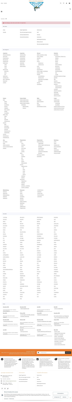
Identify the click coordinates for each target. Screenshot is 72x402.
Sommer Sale (39, 193)
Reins (4, 275)
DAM (21, 229)
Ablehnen (64, 397)
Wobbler (56, 58)
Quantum (22, 273)
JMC (22, 158)
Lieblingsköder (6, 254)
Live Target (39, 254)
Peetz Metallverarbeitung (8, 269)
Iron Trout (22, 248)
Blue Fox (21, 223)
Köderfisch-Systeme (57, 90)
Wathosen (5, 191)
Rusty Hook (5, 277)
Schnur (38, 61)
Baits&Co (21, 198)
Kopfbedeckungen (57, 151)
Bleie (5, 124)
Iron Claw (5, 248)
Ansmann (5, 219)
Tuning (56, 74)
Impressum (39, 381)
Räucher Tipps (57, 331)
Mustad (55, 261)
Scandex (38, 279)
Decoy (38, 229)
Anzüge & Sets (56, 144)
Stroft (4, 290)
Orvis (22, 143)
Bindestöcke (39, 156)
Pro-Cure (38, 271)
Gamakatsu (22, 240)
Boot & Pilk (6, 71)
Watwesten (5, 198)
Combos (4, 82)
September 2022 (40, 319)
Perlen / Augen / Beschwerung (44, 144)
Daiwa (4, 229)
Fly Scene (55, 236)
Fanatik (21, 233)
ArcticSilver (39, 219)
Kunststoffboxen (41, 76)
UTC (37, 294)
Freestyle (55, 238)
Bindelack (40, 153)
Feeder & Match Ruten (24, 99)
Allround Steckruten (7, 54)
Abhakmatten (56, 94)
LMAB (55, 254)
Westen (55, 148)
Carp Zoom (22, 225)
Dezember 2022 (57, 313)
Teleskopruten (5, 77)
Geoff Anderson (57, 240)
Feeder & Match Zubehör (24, 103)
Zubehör (38, 74)
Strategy (38, 288)
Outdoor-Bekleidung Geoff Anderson (44, 331)
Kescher (38, 82)
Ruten (21, 141)
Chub (38, 225)
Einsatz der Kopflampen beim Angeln (44, 321)
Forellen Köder (56, 101)
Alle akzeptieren (60, 393)
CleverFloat (56, 225)
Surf (5, 74)
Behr (21, 221)
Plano (4, 271)
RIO (23, 167)
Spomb (4, 286)
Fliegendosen (23, 180)
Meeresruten (5, 69)
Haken (5, 116)
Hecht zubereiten (57, 325)
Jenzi (55, 248)
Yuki (38, 296)
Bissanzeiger (6, 127)
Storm (21, 288)
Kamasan (38, 250)
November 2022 (6, 319)
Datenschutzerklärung (21, 352)
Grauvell (38, 242)
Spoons (56, 63)
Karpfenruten (5, 61)
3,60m (5, 67)
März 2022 (56, 329)
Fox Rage (21, 238)
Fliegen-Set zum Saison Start (59, 333)
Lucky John (39, 256)
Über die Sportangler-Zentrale (24, 377)
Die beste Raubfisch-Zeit (8, 321)
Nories (21, 265)
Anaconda (56, 217)
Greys (22, 159)
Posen (38, 59)
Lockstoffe (56, 89)
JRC (20, 250)
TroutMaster (56, 292)
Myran (4, 263)
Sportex (38, 286)
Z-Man (55, 296)
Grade (21, 242)
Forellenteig (57, 103)
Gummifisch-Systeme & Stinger (60, 76)
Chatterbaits (57, 67)
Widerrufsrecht (40, 385)
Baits (4, 99)
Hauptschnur (40, 63)
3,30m (5, 66)
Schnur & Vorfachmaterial (8, 146)
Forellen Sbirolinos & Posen (59, 108)
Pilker (4, 143)
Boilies (5, 101)
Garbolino (39, 240)
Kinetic (4, 252)
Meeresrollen (22, 61)
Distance (24, 108)
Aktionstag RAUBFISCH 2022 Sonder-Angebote (27, 323)
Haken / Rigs (5, 114)
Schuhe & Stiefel (57, 153)
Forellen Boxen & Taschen (59, 109)
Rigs (55, 79)
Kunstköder (56, 54)
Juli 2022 (4, 329)
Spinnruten (5, 56)
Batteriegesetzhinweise (41, 383)
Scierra (55, 279)
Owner (38, 267)
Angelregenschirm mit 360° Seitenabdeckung (25, 335)
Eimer (38, 66)
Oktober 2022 (22, 319)
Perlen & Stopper (57, 82)
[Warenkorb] (69, 3)
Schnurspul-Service (24, 331)
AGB (37, 377)
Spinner (56, 59)
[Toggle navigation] (11, 11)
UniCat (21, 294)
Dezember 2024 (6, 306)
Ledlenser (39, 252)
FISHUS (55, 233)
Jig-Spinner (57, 66)
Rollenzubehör (23, 66)
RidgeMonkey (22, 275)
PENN (38, 269)
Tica (54, 290)
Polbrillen (23, 182)
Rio (37, 275)
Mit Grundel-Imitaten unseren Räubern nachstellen (10, 333)
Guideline (23, 144)
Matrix (4, 258)
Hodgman (22, 246)
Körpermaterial (41, 148)
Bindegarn (40, 146)
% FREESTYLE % (40, 190)
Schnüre (21, 164)
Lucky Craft (22, 256)
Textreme (38, 290)
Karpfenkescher (6, 137)
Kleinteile (6, 119)
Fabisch (4, 233)
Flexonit (21, 236)
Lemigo (55, 252)
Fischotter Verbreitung (24, 316)
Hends (55, 244)
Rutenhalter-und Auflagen (43, 79)
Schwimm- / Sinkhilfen (25, 185)
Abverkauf (39, 191)
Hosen (55, 143)
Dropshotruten (6, 58)
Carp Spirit (5, 225)
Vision (22, 146)
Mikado (55, 258)
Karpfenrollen (22, 59)
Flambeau (5, 236)
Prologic (4, 273)
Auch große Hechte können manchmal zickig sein (10, 325)
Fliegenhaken (40, 143)
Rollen (21, 153)
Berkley (38, 221)
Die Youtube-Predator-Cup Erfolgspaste (61, 315)
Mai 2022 (21, 329)
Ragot (38, 273)
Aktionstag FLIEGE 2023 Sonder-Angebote (9, 316)
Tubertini (5, 294)
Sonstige (38, 284)
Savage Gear (22, 279)
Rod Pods (6, 129)
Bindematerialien (40, 141)
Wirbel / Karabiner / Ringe (42, 54)
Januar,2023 (39, 313)
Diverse (22, 149)
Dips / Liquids (7, 109)
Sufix (21, 290)
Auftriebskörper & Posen (41, 106)
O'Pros (38, 265)
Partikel (5, 111)
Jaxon (38, 248)
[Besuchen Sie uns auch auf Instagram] (5, 389)
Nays (21, 263)
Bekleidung (22, 203)
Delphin (55, 229)
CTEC (55, 227)
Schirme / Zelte (40, 72)
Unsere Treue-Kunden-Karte (59, 344)
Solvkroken (22, 284)
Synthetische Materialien (43, 151)
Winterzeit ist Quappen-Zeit (42, 314)
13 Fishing (5, 217)
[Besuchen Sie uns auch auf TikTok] (8, 389)
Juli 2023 (38, 306)
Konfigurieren (57, 397)
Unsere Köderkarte (57, 342)
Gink (4, 242)
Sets (56, 72)
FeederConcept (40, 233)
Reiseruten (5, 80)
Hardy (22, 154)
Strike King (56, 288)
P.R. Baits (55, 267)
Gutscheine (39, 196)
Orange (4, 267)
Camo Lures (56, 223)
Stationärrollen (23, 54)
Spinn (5, 72)
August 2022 (56, 319)
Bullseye (38, 223)
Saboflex (21, 277)
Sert (21, 281)
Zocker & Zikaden (58, 64)
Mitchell (4, 261)
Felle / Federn (40, 149)
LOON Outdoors (6, 256)
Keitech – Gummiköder (58, 336)
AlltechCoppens (40, 217)
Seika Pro (4, 281)
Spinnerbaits (57, 69)
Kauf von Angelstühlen (58, 308)
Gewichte (38, 58)
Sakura (38, 277)
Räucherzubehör (40, 194)
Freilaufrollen (22, 58)
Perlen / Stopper (40, 56)
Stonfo (4, 288)
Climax (4, 227)
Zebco (4, 298)
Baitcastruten (5, 59)
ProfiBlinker (56, 271)
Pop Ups (5, 106)
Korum (21, 252)
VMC (4, 296)
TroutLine (39, 292)
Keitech (55, 250)
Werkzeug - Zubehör (41, 154)
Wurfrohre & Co (7, 130)
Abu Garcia (22, 217)
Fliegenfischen (22, 206)
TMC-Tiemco (5, 292)
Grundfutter (39, 84)
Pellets (5, 103)
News (2, 3)
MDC (21, 258)
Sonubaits (56, 284)
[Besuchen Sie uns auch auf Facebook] (2, 389)
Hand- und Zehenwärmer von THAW (61, 317)
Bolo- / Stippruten (6, 79)
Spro (55, 286)
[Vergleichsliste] (60, 3)
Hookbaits (6, 108)
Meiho (38, 258)
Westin (21, 296)
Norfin (4, 265)
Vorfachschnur (41, 64)
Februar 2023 (22, 313)
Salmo (55, 277)
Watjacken (5, 196)
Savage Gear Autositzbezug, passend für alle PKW (44, 325)
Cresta (38, 227)
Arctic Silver (23, 148)
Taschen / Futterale (25, 187)
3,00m (5, 64)
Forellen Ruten (56, 99)
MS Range (39, 261)
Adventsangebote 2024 (24, 308)
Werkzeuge (40, 80)
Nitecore (55, 263)
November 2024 (23, 306)
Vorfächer (56, 84)
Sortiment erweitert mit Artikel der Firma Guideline (43, 310)
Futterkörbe (23, 104)
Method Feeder (25, 106)
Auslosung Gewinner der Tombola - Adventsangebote (9, 310)
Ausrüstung (22, 179)
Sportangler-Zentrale (24, 286)
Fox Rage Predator (40, 238)
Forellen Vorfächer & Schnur (59, 106)
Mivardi (21, 261)
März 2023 (5, 313)
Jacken (55, 141)
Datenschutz (39, 375)
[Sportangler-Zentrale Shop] (36, 11)
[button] (63, 3)
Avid (55, 219)
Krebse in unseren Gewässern (60, 339)
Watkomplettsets (6, 194)
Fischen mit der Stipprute (59, 338)
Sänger (4, 279)
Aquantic (21, 219)
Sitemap (38, 379)
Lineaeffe (21, 254)
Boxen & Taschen (57, 95)
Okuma (55, 265)
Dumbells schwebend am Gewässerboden (42, 335)
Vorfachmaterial (58, 87)
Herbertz (4, 246)
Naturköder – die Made (58, 334)
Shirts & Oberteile (57, 146)
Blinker (56, 61)
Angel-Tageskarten (22, 375)
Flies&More (39, 236)
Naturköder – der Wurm (58, 341)
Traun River (22, 292)
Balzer (4, 221)
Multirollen (22, 63)
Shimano (55, 281)
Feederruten (5, 63)
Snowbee (4, 284)
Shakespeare (39, 281)
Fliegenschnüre (24, 166)
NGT (38, 263)
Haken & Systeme (40, 101)
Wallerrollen (22, 64)
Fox (3, 238)
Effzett (38, 231)
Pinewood (56, 269)
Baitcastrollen (22, 56)
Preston (21, 271)
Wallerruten (5, 76)
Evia (54, 231)
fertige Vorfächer (58, 85)
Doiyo (4, 231)
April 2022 (39, 329)
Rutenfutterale (39, 69)
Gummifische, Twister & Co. (60, 56)
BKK (54, 221)
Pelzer (21, 269)
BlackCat (4, 223)
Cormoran (22, 227)
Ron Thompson (57, 275)
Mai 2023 (55, 306)
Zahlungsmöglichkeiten (23, 379)
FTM (4, 240)
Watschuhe (5, 193)
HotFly (38, 246)
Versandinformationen (23, 381)
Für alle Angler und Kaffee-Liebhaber (27, 314)
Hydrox (55, 246)
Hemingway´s (39, 244)
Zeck (21, 298)
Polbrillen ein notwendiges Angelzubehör (59, 323)
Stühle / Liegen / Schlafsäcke (42, 71)
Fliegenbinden (22, 208)
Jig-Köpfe (55, 77)
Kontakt (5, 3)
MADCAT (55, 256)
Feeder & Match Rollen (24, 101)
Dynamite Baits (23, 231)
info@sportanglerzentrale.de (10, 381)
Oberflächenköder (58, 71)
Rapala (55, 273)
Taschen (38, 67)
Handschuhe (56, 149)
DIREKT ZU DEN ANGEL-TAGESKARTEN (36, 0)
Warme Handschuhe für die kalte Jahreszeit (26, 327)
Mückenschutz (41, 77)
